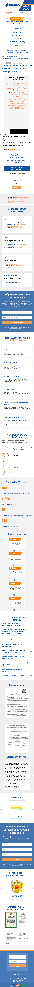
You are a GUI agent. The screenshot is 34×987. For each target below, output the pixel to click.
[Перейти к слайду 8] (19, 820)
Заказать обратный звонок (17, 965)
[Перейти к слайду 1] (10, 820)
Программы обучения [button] (16, 32)
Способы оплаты (17, 35)
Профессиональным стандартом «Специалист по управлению (17, 95)
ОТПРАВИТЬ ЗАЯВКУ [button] (15, 18)
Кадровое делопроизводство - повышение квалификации (15, 58)
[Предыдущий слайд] (1, 775)
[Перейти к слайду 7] (18, 820)
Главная (3, 56)
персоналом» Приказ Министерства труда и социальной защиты (17, 101)
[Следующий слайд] (33, 775)
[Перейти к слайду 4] (14, 820)
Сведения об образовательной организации (17, 22)
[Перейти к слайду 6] (17, 899)
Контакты (17, 45)
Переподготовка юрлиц (17, 42)
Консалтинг (17, 38)
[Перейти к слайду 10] (22, 899)
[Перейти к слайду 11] (23, 820)
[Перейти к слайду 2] (12, 899)
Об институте (17, 29)
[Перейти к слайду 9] (21, 899)
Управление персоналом (13, 56)
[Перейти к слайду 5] (15, 820)
